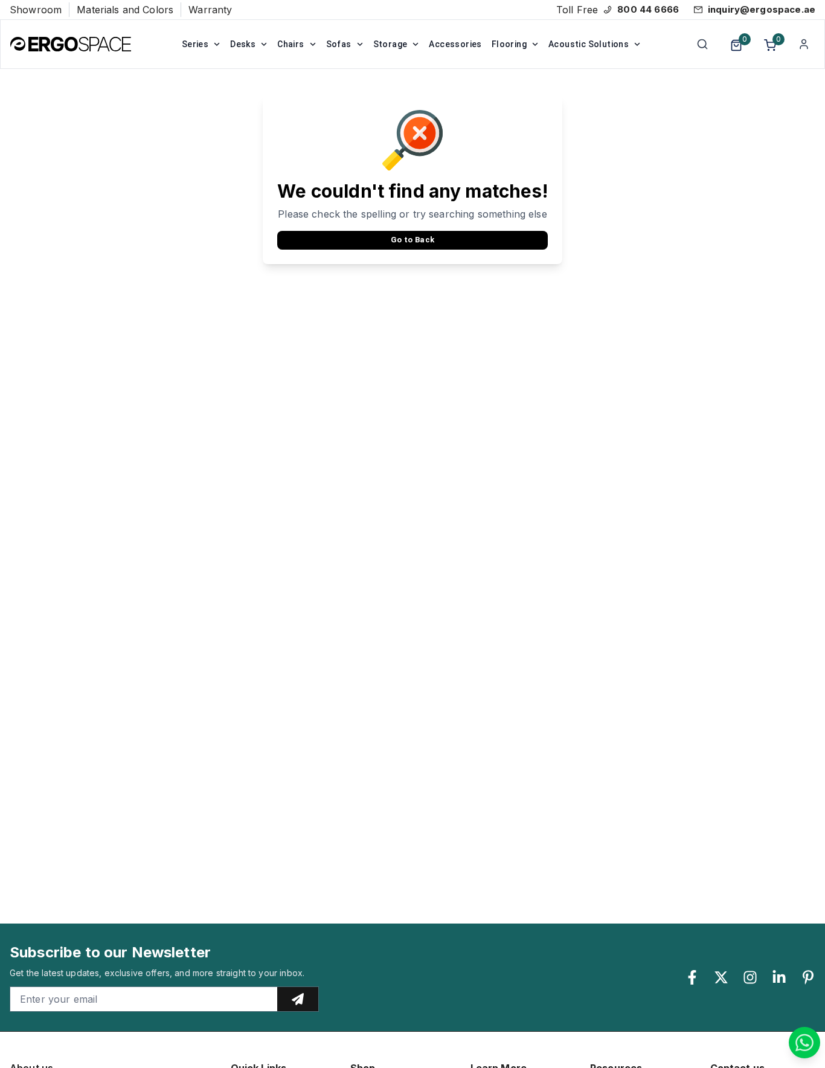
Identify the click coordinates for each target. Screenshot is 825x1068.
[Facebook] (692, 977)
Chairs (290, 44)
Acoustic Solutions (588, 44)
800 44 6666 (648, 9)
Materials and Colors (125, 10)
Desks (242, 44)
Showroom (36, 10)
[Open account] (804, 44)
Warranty (210, 10)
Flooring (509, 44)
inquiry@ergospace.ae (761, 9)
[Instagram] (750, 977)
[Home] (70, 44)
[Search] (702, 44)
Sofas (339, 44)
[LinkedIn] (779, 977)
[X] (721, 977)
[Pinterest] (808, 977)
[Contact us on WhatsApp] (804, 1042)
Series (195, 44)
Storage (390, 44)
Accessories (455, 44)
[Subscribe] (297, 999)
